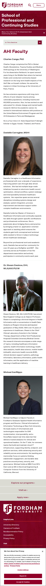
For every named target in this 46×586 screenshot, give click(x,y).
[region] (23, 567)
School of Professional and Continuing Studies (20, 20)
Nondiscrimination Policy (13, 532)
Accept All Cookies (23, 582)
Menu (38, 5)
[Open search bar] (30, 5)
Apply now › (23, 497)
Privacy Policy (8, 538)
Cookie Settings (23, 570)
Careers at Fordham (11, 528)
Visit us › (23, 490)
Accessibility (8, 535)
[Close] (42, 551)
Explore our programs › (23, 483)
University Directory (11, 525)
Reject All (23, 576)
